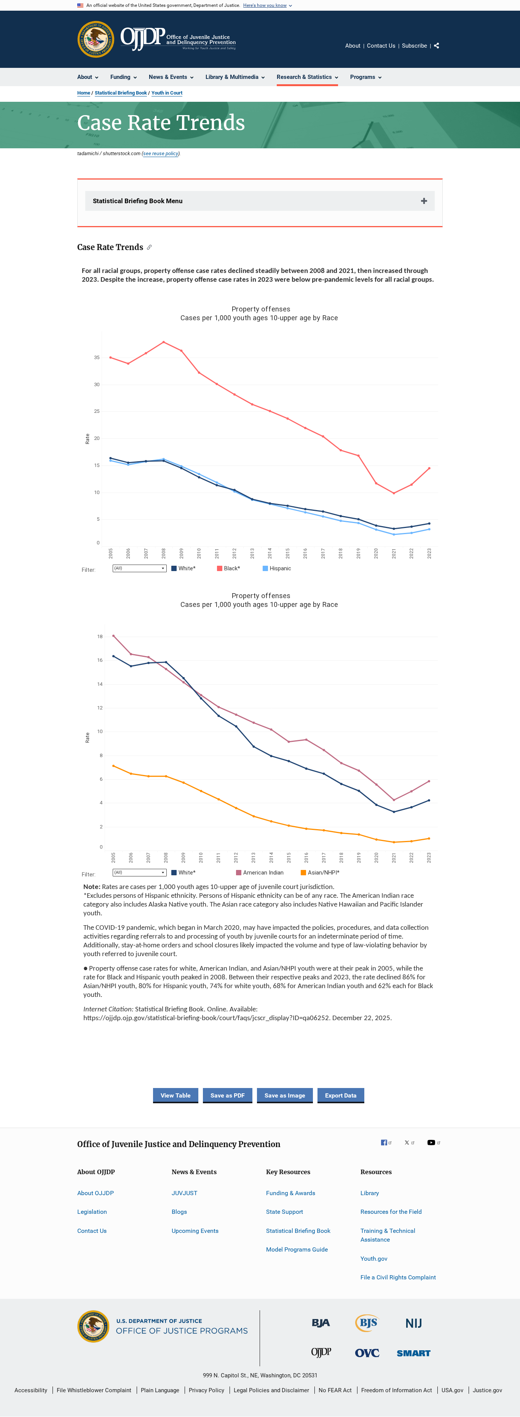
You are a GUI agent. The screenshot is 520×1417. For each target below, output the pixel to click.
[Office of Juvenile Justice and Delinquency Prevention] (321, 1359)
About (352, 45)
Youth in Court (167, 93)
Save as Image (285, 1095)
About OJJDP (95, 1193)
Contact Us (381, 45)
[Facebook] (389, 1147)
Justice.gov (487, 1390)
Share (443, 51)
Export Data (341, 1095)
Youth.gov (374, 1258)
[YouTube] (435, 1147)
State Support (284, 1211)
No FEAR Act (335, 1390)
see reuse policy (160, 153)
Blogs (179, 1211)
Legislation (92, 1211)
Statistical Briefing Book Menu (138, 201)
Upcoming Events (195, 1230)
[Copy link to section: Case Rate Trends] (148, 246)
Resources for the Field (391, 1211)
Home (83, 93)
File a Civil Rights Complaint (398, 1277)
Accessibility (30, 1390)
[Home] (178, 39)
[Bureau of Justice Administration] (321, 1329)
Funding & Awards (290, 1193)
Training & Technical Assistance (387, 1235)
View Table (176, 1095)
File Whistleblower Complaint (94, 1390)
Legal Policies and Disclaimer (271, 1390)
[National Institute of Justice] (413, 1329)
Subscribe (414, 45)
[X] (412, 1147)
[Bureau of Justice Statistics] (367, 1333)
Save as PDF (228, 1095)
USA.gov (452, 1390)
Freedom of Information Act (396, 1390)
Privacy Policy (206, 1390)
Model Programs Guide (297, 1249)
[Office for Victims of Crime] (367, 1358)
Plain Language (160, 1390)
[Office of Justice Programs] (96, 39)
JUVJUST (185, 1193)
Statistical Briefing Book (121, 93)
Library (369, 1193)
